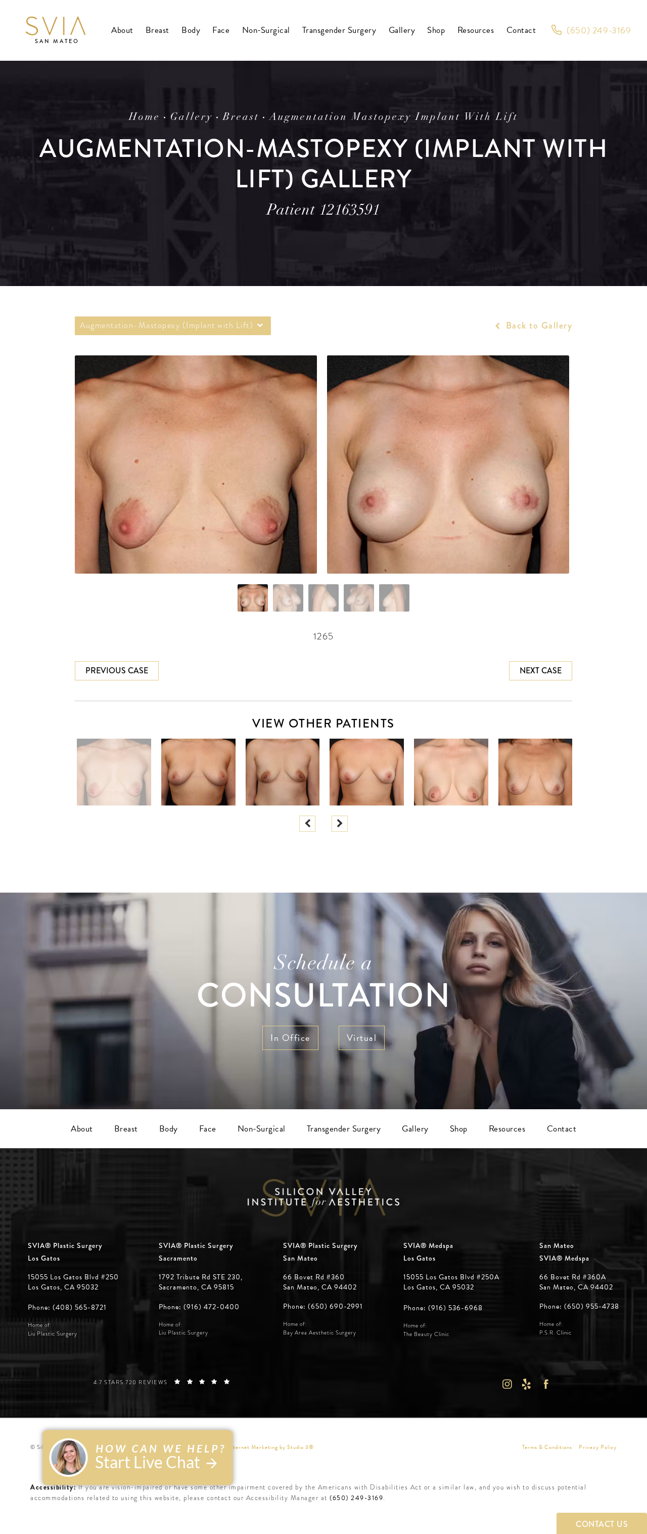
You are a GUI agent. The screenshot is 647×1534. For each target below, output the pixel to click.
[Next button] (340, 824)
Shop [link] (436, 30)
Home (144, 117)
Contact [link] (521, 30)
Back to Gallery (537, 325)
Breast (241, 117)
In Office (290, 1037)
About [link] (122, 30)
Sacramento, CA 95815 (196, 1287)
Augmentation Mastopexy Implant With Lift (393, 117)
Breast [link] (157, 30)
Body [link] (190, 30)
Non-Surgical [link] (266, 30)
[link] (591, 30)
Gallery (191, 117)
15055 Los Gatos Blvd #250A (451, 1282)
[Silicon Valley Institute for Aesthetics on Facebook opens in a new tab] (546, 1384)
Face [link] (220, 30)
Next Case (541, 670)
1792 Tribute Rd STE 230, (201, 1277)
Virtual (362, 1037)
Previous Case (116, 670)
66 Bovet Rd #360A (576, 1282)
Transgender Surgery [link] (339, 30)
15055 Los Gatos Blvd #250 (73, 1282)
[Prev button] (307, 824)
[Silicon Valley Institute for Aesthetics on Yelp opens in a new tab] (526, 1384)
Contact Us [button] (602, 1524)
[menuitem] (122, 30)
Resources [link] (475, 30)
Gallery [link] (402, 30)
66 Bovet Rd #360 (320, 1282)
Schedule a (323, 985)
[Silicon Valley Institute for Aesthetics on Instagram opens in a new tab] (506, 1384)
